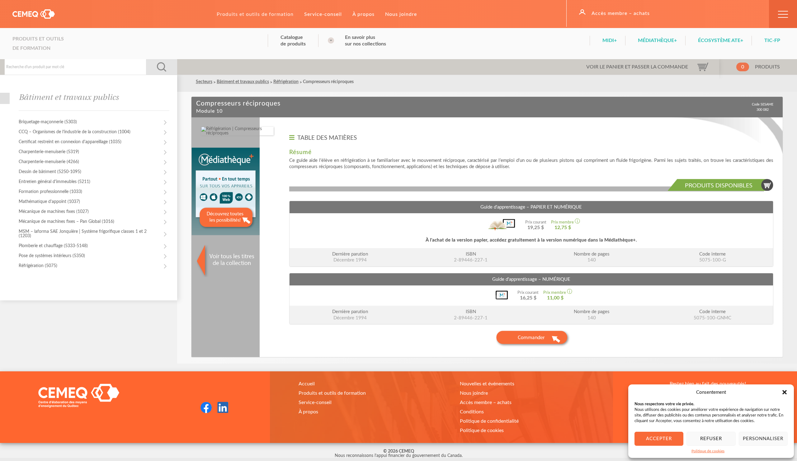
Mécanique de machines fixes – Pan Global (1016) (66, 221)
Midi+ (609, 40)
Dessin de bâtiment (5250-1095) (50, 172)
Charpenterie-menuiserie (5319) (49, 152)
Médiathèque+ (657, 40)
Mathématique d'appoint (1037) (49, 202)
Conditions (472, 411)
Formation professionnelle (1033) (50, 192)
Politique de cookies (707, 451)
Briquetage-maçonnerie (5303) (48, 122)
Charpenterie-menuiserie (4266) (49, 162)
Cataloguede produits (293, 40)
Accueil (307, 383)
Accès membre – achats (621, 13)
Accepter (659, 438)
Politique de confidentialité (489, 421)
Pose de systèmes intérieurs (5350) (52, 256)
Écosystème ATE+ (720, 40)
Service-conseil (323, 14)
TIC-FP (772, 40)
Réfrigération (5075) (38, 266)
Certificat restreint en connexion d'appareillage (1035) (70, 142)
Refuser (711, 438)
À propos (363, 14)
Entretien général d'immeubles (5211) (54, 182)
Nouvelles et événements (487, 383)
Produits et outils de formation (255, 14)
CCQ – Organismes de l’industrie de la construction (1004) (74, 132)
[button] (784, 392)
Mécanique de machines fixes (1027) (54, 211)
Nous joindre (401, 14)
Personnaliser (763, 438)
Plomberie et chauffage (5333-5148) (53, 246)
